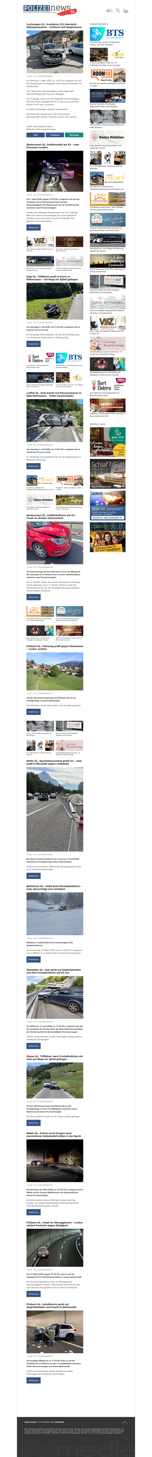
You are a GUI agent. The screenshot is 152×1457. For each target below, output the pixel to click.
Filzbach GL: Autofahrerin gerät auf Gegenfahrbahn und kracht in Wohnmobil (51, 1305)
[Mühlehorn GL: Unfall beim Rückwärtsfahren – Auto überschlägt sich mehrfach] (54, 913)
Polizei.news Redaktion (45, 76)
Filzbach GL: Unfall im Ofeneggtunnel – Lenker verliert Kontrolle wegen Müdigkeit (54, 1224)
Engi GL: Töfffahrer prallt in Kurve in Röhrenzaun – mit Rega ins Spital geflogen (52, 278)
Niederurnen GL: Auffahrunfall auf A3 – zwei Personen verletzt (52, 146)
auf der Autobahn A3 (60, 859)
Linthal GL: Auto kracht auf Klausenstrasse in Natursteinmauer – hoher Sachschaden (53, 394)
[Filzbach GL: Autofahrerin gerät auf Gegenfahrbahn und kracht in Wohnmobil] (54, 1331)
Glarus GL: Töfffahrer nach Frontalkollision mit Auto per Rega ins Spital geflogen (54, 1057)
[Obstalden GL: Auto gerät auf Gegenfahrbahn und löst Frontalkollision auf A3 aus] (54, 997)
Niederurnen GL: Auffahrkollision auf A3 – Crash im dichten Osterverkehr (51, 516)
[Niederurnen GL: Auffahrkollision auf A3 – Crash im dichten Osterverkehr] (54, 542)
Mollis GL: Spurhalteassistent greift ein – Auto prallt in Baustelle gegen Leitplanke (54, 762)
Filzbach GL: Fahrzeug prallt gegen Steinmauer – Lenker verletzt (54, 647)
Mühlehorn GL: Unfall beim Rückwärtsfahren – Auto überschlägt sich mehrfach (54, 887)
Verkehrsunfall (41, 330)
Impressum (30, 1422)
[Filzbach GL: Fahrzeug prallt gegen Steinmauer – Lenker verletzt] (54, 671)
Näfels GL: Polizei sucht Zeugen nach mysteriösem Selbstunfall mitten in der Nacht (53, 1134)
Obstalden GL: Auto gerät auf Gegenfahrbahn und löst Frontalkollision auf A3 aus (53, 971)
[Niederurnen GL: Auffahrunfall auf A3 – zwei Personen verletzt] (54, 171)
